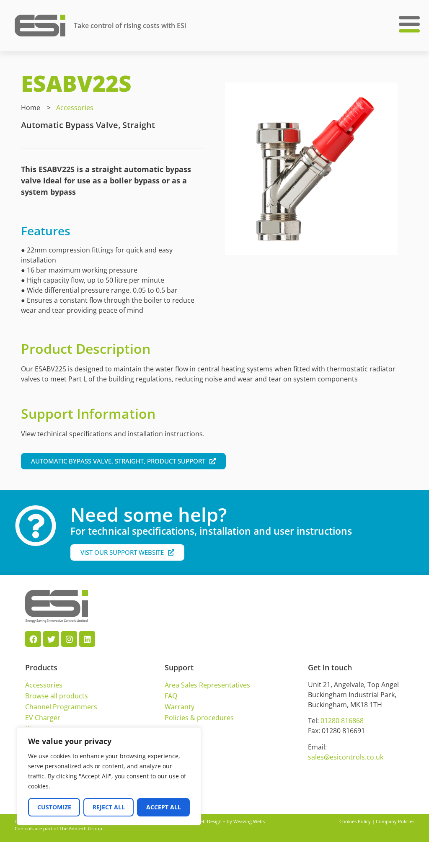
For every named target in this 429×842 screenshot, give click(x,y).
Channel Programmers (61, 706)
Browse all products (56, 695)
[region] (109, 776)
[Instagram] (69, 639)
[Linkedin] (87, 639)
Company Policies (395, 821)
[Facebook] (33, 639)
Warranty (179, 706)
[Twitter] (51, 639)
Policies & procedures (199, 717)
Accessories (74, 107)
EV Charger (42, 717)
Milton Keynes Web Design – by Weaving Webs (214, 821)
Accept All (163, 807)
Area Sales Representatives (207, 685)
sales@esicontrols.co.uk (345, 757)
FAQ (171, 695)
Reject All (109, 807)
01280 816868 (342, 720)
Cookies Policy (355, 821)
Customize (54, 807)
